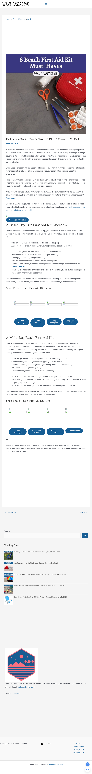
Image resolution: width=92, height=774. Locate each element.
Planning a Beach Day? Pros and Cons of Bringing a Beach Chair (37, 551)
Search (7, 531)
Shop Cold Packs (36, 431)
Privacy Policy (78, 750)
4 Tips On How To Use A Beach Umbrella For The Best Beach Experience (40, 574)
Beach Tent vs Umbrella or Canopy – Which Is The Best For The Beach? (39, 585)
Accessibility (79, 747)
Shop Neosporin (54, 322)
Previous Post (9, 513)
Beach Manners (19, 19)
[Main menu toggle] (46, 4)
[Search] (85, 535)
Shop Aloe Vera (55, 431)
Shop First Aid (74, 431)
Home (8, 19)
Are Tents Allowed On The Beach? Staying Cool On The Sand (36, 563)
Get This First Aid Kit (17, 220)
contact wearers (17, 267)
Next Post (85, 513)
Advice (30, 19)
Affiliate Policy (78, 753)
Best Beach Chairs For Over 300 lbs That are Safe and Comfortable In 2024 (40, 597)
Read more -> (11, 198)
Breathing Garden (55, 764)
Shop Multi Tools (70, 322)
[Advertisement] (46, 37)
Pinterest (16, 694)
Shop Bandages (22, 322)
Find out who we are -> (26, 687)
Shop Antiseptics (38, 322)
